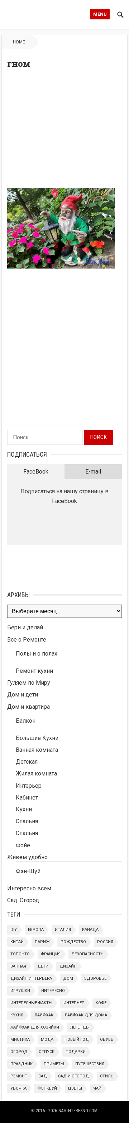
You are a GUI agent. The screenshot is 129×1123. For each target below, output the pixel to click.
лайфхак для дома (85, 1015)
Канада (90, 929)
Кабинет (27, 797)
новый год (76, 1039)
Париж (42, 942)
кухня (16, 1015)
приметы (54, 1064)
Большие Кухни (37, 738)
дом (68, 978)
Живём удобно (27, 857)
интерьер (74, 1003)
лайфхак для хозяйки (34, 1027)
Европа (36, 929)
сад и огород (73, 1076)
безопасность (88, 954)
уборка (18, 1088)
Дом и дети (22, 694)
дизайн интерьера (31, 978)
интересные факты (31, 1003)
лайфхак (43, 1015)
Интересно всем (29, 888)
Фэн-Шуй (28, 871)
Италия (63, 929)
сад (42, 1076)
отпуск (46, 1051)
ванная (18, 966)
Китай (17, 942)
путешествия (89, 1064)
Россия (105, 942)
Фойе (23, 845)
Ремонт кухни (34, 670)
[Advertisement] (64, 130)
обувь (107, 1039)
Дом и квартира (28, 706)
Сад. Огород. (23, 900)
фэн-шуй (47, 1088)
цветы (75, 1088)
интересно (53, 990)
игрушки (20, 990)
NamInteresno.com (78, 1110)
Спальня (27, 821)
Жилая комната (36, 773)
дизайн (68, 966)
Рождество (73, 942)
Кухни (24, 809)
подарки (76, 1051)
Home (19, 42)
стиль (107, 1076)
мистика (20, 1039)
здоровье (95, 978)
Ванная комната (37, 749)
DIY (13, 929)
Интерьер (29, 785)
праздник (21, 1064)
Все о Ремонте (26, 639)
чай (97, 1088)
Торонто (20, 954)
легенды (80, 1027)
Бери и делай (25, 627)
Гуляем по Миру (28, 682)
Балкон (25, 720)
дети (42, 966)
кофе (101, 1003)
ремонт (18, 1076)
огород (19, 1051)
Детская (27, 761)
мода (47, 1039)
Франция (51, 954)
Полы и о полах (36, 653)
